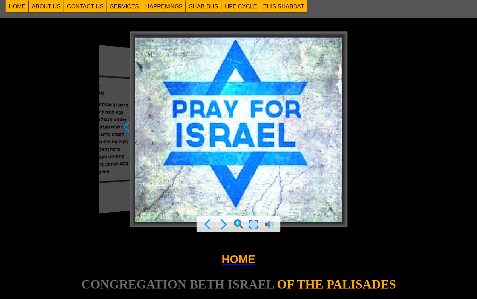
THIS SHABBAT (283, 6)
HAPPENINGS (164, 6)
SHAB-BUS (203, 6)
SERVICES (124, 6)
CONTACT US (85, 6)
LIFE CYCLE (241, 6)
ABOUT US (46, 6)
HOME (17, 6)
